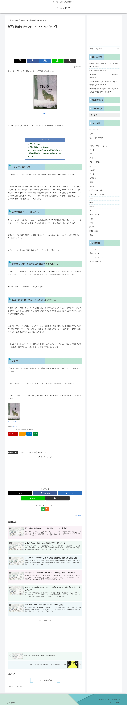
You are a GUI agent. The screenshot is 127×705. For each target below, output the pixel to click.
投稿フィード (94, 253)
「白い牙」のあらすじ (36, 144)
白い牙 (45, 113)
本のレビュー (42, 452)
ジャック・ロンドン (26, 452)
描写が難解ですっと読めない (39, 147)
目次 (42, 139)
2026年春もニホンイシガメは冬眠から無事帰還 (103, 76)
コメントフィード (96, 257)
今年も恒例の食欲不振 (97, 70)
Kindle (29, 434)
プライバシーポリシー (103, 699)
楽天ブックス (13, 434)
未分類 (11, 452)
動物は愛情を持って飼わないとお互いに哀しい (45, 153)
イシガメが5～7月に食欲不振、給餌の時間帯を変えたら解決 (103, 83)
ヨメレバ (15, 426)
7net (35, 434)
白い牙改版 (12, 421)
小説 (35, 452)
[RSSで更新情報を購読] (47, 509)
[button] (70, 61)
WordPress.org (95, 261)
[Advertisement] (45, 43)
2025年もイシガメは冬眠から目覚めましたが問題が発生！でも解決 (103, 90)
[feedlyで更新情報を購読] (43, 509)
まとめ (31, 156)
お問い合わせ (116, 699)
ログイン (92, 249)
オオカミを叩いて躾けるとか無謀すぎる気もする (45, 150)
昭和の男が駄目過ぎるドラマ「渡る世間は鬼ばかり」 (103, 65)
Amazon (22, 434)
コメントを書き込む (45, 680)
